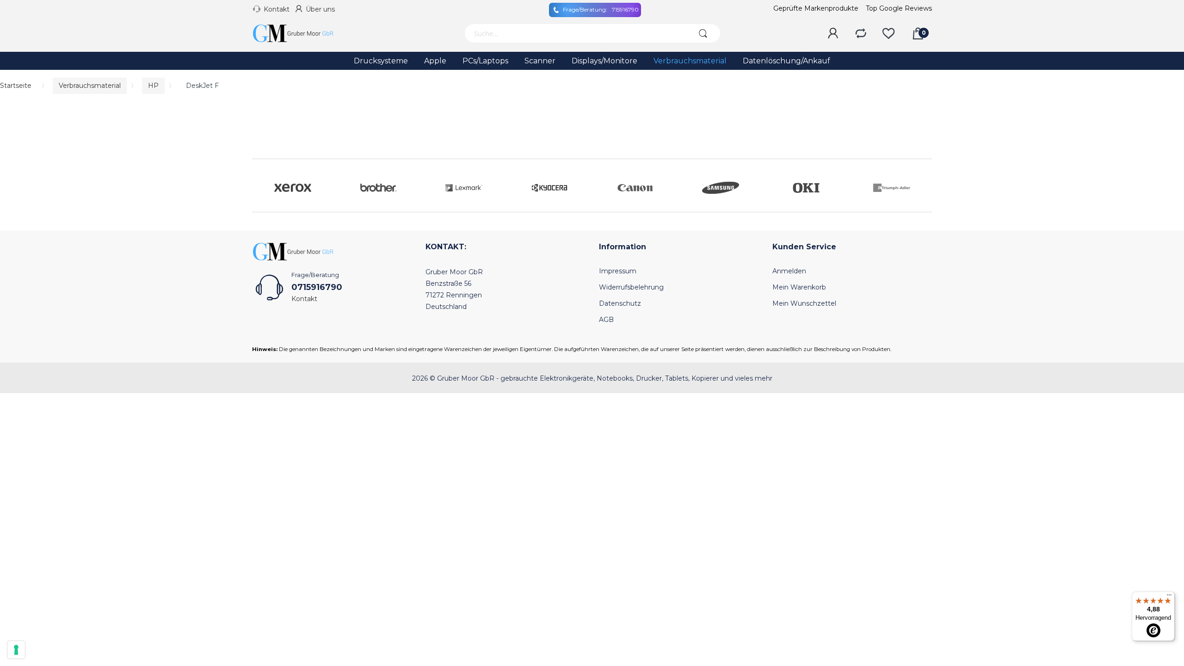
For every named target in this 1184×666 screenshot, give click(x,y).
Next (922, 185)
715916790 (601, 9)
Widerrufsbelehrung (631, 287)
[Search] (702, 33)
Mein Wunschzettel (804, 303)
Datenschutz (620, 303)
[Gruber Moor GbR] (300, 33)
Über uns (320, 9)
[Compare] (860, 34)
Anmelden (789, 271)
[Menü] (1169, 597)
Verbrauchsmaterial (90, 85)
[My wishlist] (888, 34)
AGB (606, 319)
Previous (261, 185)
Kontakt (277, 9)
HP (153, 85)
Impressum (617, 271)
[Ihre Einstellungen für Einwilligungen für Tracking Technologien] (16, 650)
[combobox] (574, 33)
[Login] (833, 34)
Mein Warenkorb (799, 287)
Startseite (15, 85)
